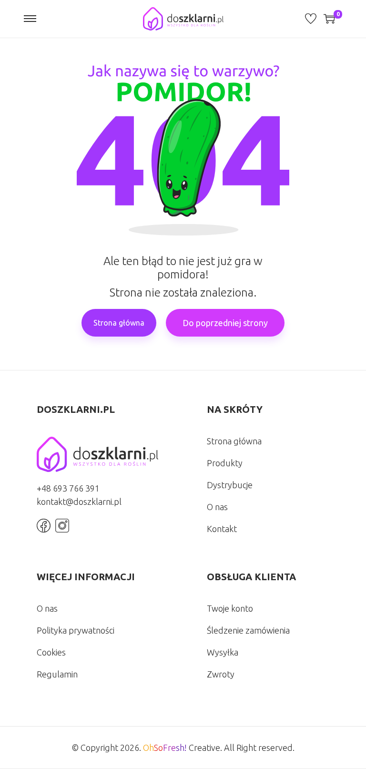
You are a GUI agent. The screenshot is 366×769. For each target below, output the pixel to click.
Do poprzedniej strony (225, 323)
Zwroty (220, 674)
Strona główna (118, 322)
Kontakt (222, 528)
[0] (329, 18)
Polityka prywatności (75, 630)
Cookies (51, 652)
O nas (217, 507)
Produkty (225, 463)
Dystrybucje (230, 485)
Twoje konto (230, 608)
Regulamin (57, 674)
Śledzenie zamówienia (248, 630)
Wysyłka (222, 652)
